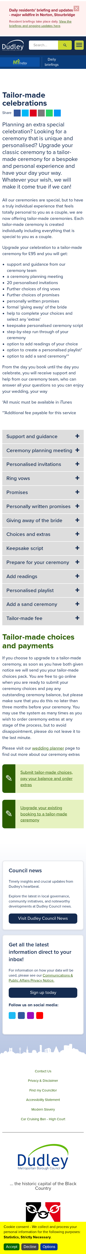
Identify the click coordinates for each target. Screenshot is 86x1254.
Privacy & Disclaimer (43, 1081)
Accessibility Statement (43, 1100)
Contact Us (43, 1071)
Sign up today (43, 992)
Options (49, 1247)
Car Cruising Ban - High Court (43, 1119)
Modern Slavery (43, 1109)
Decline (30, 1247)
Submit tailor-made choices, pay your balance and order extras (46, 778)
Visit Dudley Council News (43, 918)
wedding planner (48, 748)
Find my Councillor (43, 1090)
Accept (11, 1247)
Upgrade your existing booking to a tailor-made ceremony (43, 814)
